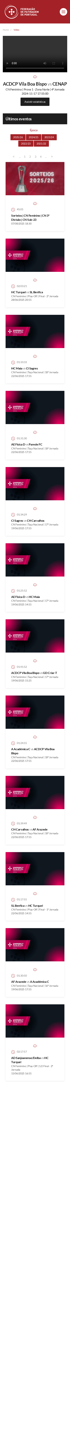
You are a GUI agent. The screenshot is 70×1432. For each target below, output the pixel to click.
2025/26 (18, 137)
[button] (63, 11)
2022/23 (26, 143)
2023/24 (49, 137)
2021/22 (41, 143)
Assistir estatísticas (35, 101)
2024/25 (33, 137)
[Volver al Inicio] (22, 12)
